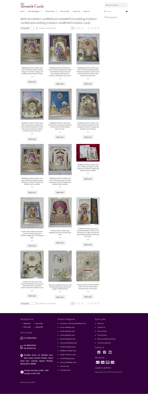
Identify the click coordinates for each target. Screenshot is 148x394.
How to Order (64, 11)
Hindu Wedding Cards (67, 335)
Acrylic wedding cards (67, 327)
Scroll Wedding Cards (67, 358)
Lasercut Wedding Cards (68, 362)
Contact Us (76, 11)
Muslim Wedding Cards (68, 339)
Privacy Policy (102, 335)
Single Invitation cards (68, 355)
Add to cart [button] (32, 82)
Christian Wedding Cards (68, 343)
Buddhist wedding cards (68, 351)
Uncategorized (65, 370)
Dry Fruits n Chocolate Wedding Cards (73, 323)
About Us (87, 11)
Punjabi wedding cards (67, 347)
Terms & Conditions (104, 343)
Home (22, 11)
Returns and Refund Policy (106, 339)
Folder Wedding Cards (67, 331)
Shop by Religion (33, 11)
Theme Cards (49, 11)
